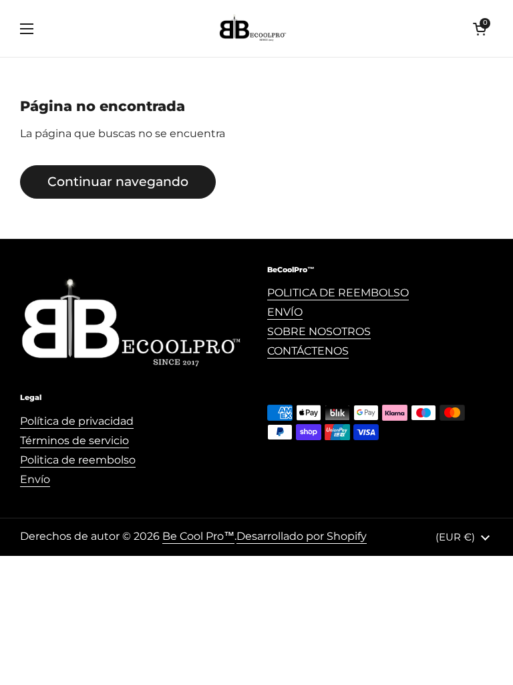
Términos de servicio (74, 440)
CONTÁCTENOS (308, 351)
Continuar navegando (117, 181)
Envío (35, 479)
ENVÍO (285, 312)
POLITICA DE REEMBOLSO (338, 292)
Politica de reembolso (78, 460)
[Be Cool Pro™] (253, 28)
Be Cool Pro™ (198, 536)
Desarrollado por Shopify (301, 536)
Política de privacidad (77, 421)
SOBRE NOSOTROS (319, 331)
